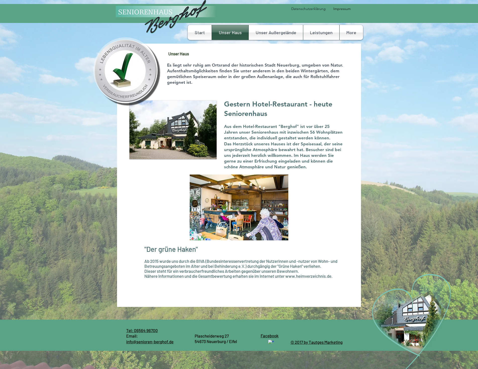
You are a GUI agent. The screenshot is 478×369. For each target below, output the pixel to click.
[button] (321, 32)
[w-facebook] (271, 343)
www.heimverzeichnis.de (308, 276)
